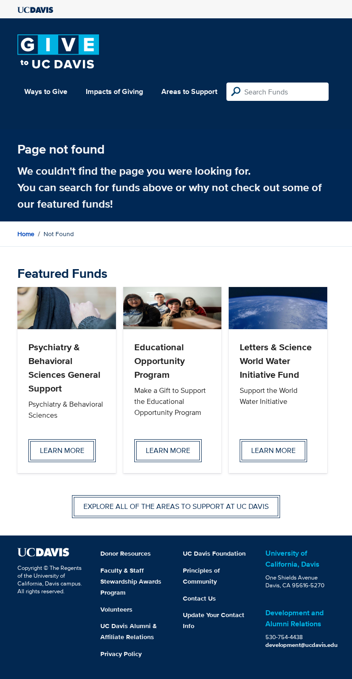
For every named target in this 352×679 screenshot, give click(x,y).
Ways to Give (45, 91)
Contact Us (199, 598)
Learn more (62, 450)
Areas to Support (189, 91)
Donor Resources (125, 553)
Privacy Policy (121, 653)
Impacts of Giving (114, 91)
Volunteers (116, 609)
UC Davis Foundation (214, 553)
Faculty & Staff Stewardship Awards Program (130, 581)
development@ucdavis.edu (301, 644)
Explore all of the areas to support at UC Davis (176, 506)
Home (25, 233)
